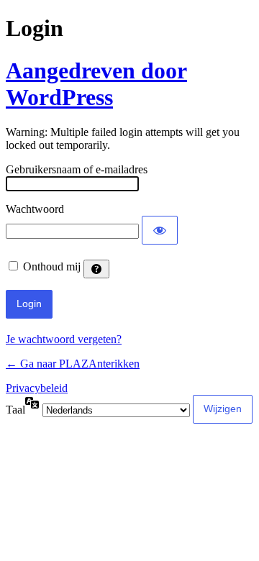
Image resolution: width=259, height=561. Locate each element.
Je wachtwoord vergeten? (64, 339)
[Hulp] (96, 269)
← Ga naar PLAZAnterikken (73, 363)
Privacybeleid (37, 388)
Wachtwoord (35, 209)
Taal (15, 409)
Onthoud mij (52, 266)
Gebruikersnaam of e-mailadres (76, 169)
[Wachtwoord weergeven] (160, 230)
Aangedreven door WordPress (96, 84)
